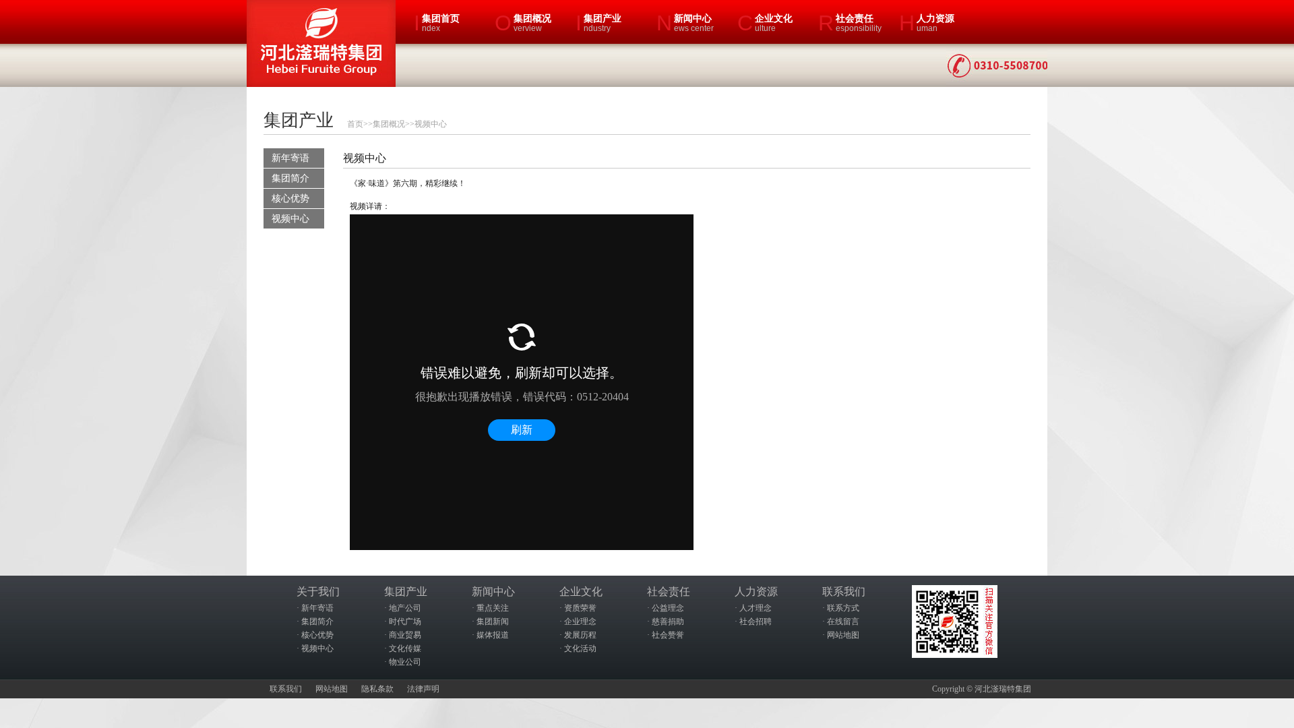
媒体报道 (492, 635)
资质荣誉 (580, 608)
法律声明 (423, 689)
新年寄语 (290, 158)
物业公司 (405, 662)
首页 (355, 124)
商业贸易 (405, 635)
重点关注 (492, 608)
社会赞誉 (668, 635)
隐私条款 (377, 689)
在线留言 (843, 621)
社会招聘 (755, 621)
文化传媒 (405, 648)
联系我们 (286, 689)
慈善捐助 (668, 621)
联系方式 (843, 608)
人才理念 (755, 608)
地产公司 (405, 608)
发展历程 (580, 635)
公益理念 (668, 608)
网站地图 (843, 635)
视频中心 (430, 124)
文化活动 (580, 648)
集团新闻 (492, 621)
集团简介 (290, 178)
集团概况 (389, 124)
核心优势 (290, 198)
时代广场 (405, 621)
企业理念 (580, 621)
